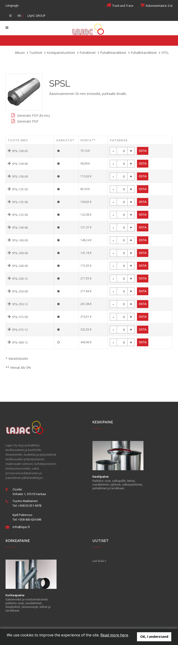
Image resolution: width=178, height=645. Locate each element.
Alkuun (20, 52)
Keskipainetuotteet (61, 52)
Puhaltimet (87, 52)
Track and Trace (122, 6)
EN (19, 16)
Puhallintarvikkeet (113, 52)
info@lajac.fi (21, 527)
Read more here (114, 635)
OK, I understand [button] (154, 636)
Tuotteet (35, 52)
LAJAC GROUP (36, 16)
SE (10, 16)
